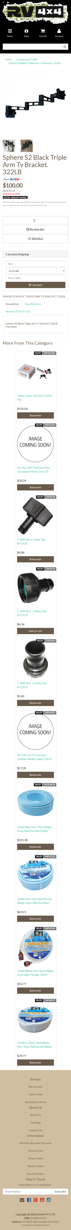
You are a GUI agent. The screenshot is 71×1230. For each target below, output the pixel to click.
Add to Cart (35, 630)
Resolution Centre (35, 1102)
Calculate (36, 284)
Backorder (37, 229)
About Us (35, 1114)
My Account (35, 1086)
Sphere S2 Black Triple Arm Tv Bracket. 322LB (35, 63)
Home (8, 59)
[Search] (64, 47)
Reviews (11, 311)
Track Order (35, 1094)
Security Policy (35, 1173)
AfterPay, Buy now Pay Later (35, 1143)
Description (12, 303)
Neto (47, 1225)
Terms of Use (35, 1150)
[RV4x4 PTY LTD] (35, 11)
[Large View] (9, 146)
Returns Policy (35, 1166)
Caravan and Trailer (27, 59)
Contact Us (35, 1130)
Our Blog (35, 1122)
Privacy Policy (35, 1158)
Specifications (33, 303)
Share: (7, 179)
